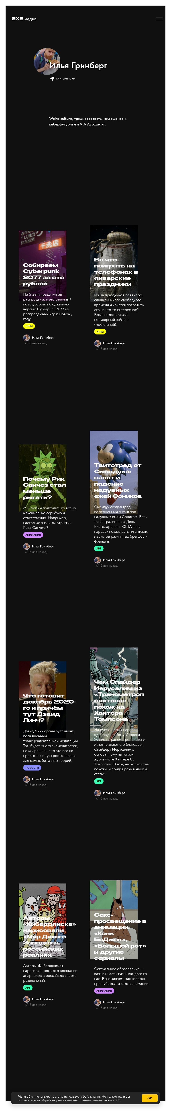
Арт (98, 548)
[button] (159, 19)
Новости (32, 768)
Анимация (33, 535)
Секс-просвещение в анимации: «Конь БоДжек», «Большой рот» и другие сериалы (120, 937)
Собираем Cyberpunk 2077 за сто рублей (43, 275)
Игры (29, 326)
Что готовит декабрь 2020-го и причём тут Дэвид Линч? (49, 709)
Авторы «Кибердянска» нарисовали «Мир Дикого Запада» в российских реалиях (49, 937)
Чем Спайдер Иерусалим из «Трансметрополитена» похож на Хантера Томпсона (119, 701)
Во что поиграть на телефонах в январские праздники (116, 273)
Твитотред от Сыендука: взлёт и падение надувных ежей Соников (118, 481)
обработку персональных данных (66, 1100)
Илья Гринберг (43, 338)
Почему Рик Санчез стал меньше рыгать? (44, 489)
